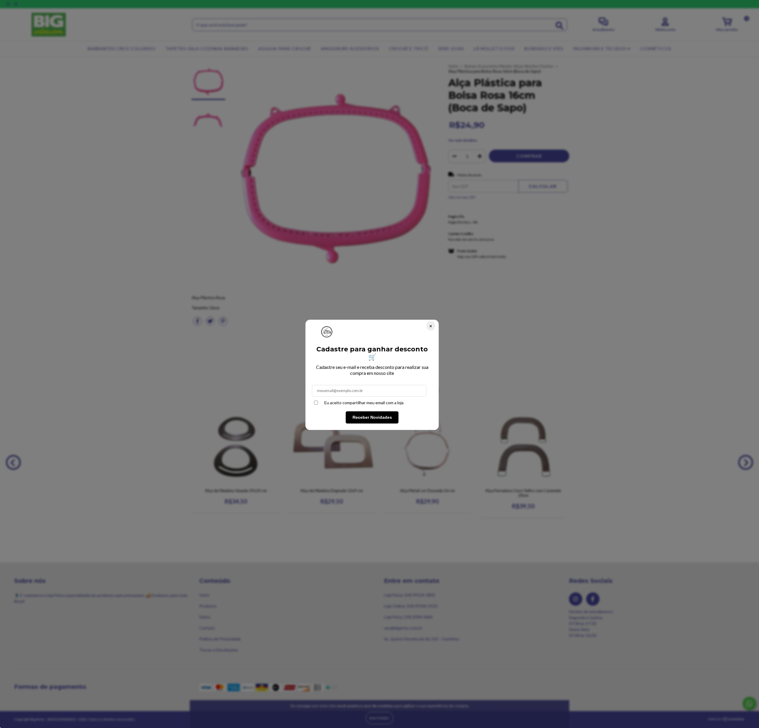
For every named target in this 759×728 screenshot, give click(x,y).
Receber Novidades (372, 417)
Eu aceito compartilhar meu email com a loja (364, 402)
